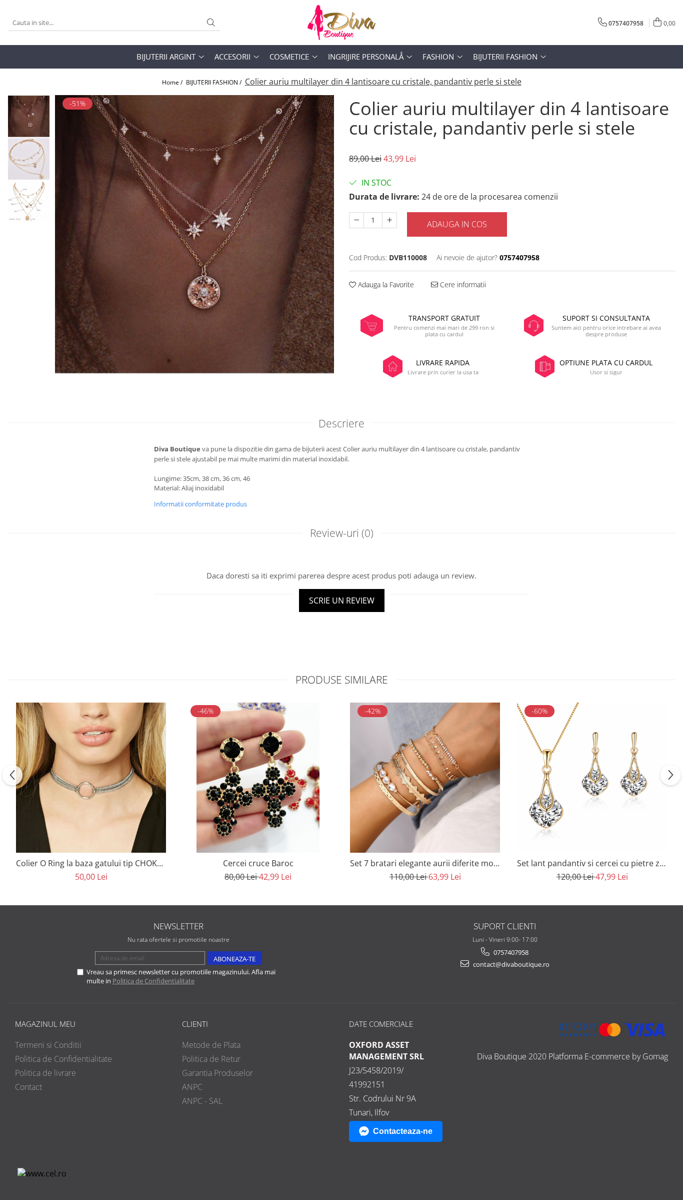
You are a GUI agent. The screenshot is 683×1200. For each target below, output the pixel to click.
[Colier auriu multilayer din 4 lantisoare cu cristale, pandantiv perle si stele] (194, 234)
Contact (28, 1086)
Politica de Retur (211, 1058)
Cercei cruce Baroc (258, 863)
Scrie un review (341, 600)
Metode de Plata (211, 1044)
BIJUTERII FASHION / (214, 82)
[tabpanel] (194, 234)
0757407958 (510, 952)
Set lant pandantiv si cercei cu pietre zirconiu (592, 863)
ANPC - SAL (202, 1100)
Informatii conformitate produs (200, 503)
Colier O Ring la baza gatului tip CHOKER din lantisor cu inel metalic (91, 863)
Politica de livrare (45, 1072)
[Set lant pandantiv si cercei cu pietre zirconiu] (592, 778)
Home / (173, 82)
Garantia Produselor (217, 1072)
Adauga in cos (457, 224)
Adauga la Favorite (385, 284)
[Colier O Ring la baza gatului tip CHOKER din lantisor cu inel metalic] (91, 778)
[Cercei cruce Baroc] (258, 778)
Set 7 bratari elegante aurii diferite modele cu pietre (425, 863)
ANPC (192, 1086)
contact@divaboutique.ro (511, 964)
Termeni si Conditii (48, 1044)
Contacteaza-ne (402, 1131)
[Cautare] (211, 23)
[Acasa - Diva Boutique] (342, 22)
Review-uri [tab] (342, 533)
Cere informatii (462, 284)
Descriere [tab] (341, 423)
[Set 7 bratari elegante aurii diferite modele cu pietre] (425, 778)
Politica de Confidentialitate (153, 980)
